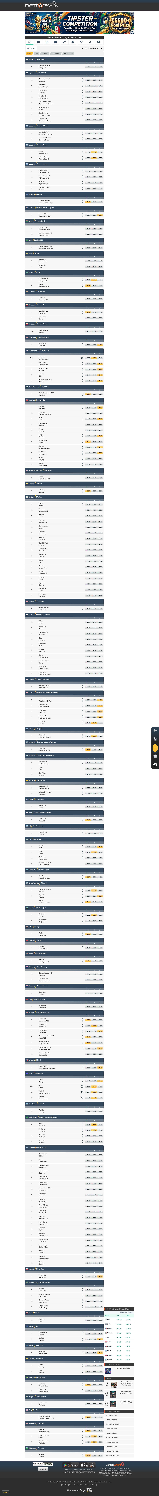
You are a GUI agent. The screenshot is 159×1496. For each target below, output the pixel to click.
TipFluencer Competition (123, 1368)
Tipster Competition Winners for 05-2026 (126, 1402)
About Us (65, 1485)
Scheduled (55, 53)
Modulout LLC (75, 1482)
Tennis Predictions (111, 1420)
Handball (90, 42)
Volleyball (98, 42)
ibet (108, 1319)
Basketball (47, 42)
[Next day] (101, 48)
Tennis (38, 42)
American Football (72, 42)
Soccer (30, 42)
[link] (155, 739)
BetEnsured (107, 1482)
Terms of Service (74, 1485)
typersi (109, 1360)
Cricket (81, 42)
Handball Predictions (112, 1451)
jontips (109, 1324)
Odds (29, 53)
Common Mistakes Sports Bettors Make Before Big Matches (126, 1383)
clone (109, 1342)
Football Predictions (112, 1442)
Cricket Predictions (111, 1446)
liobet (109, 1351)
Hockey (55, 42)
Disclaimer (93, 1485)
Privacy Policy (84, 1485)
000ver (109, 1346)
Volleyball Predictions (112, 1455)
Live (36, 53)
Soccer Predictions (111, 1415)
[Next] (131, 14)
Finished (45, 53)
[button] (155, 731)
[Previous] (28, 14)
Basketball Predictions (112, 1424)
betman (109, 1333)
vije (108, 1337)
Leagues (32, 48)
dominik (109, 1355)
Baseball (64, 42)
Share (5, 1492)
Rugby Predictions (111, 1433)
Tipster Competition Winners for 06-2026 (126, 1392)
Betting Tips (84, 1482)
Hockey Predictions (111, 1428)
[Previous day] (82, 48)
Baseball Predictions (112, 1437)
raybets (109, 1328)
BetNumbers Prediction (96, 1482)
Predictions (68, 53)
